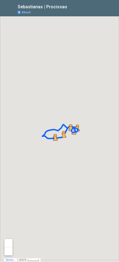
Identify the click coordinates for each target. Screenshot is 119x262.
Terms (10, 259)
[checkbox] (71, 6)
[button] (73, 131)
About (26, 12)
